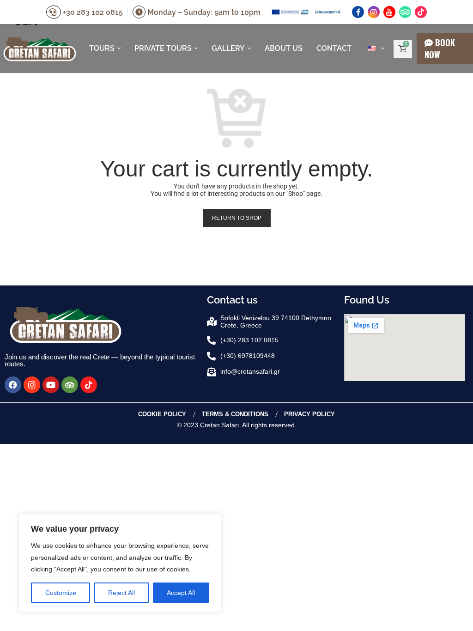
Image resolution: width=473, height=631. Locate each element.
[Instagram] (374, 12)
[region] (120, 563)
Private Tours (163, 48)
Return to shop (236, 218)
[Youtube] (389, 12)
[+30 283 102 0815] (54, 12)
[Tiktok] (421, 12)
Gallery (228, 48)
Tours (102, 48)
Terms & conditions (235, 414)
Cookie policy (162, 414)
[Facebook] (358, 12)
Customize (60, 592)
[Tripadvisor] (405, 12)
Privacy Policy (309, 414)
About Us (284, 48)
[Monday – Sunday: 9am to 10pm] (140, 12)
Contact (334, 48)
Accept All (181, 592)
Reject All (121, 592)
